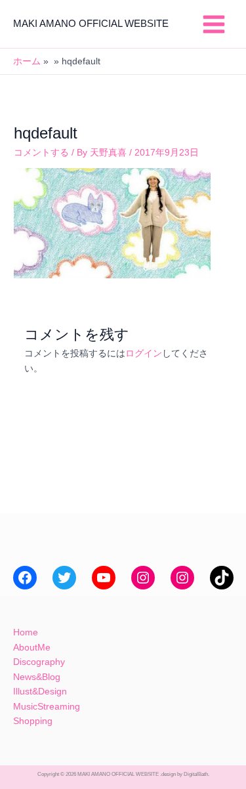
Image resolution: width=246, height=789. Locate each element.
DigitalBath (196, 774)
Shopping (32, 721)
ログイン (143, 353)
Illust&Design (40, 691)
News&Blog (36, 677)
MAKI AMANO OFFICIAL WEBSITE (91, 23)
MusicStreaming (46, 707)
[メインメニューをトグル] (214, 24)
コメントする (41, 153)
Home (25, 632)
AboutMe (32, 647)
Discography (39, 662)
